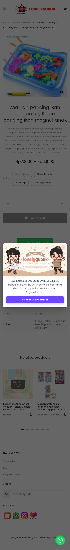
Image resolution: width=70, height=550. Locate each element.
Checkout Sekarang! (35, 299)
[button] (60, 540)
